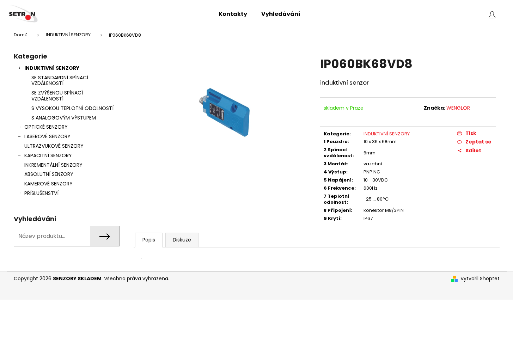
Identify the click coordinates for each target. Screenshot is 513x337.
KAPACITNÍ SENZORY (48, 155)
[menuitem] (233, 14)
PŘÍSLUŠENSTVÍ (41, 193)
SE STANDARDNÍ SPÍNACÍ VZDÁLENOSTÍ (59, 80)
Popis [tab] (148, 239)
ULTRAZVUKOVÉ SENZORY (54, 145)
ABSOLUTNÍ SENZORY (48, 174)
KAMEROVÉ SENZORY (48, 183)
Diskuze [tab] (182, 239)
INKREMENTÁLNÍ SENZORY (53, 164)
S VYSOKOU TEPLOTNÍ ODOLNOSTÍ (72, 108)
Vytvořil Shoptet (480, 278)
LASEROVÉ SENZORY (47, 136)
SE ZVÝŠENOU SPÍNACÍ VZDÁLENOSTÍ (57, 95)
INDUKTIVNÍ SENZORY (51, 68)
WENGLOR (458, 107)
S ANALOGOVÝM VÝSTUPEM (63, 117)
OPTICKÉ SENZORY (46, 126)
